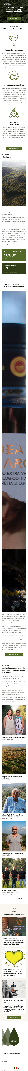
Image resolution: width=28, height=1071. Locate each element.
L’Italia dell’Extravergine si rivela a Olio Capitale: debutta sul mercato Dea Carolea (14, 973)
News (9, 969)
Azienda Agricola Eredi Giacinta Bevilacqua (12, 777)
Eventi (5, 938)
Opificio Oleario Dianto (9, 890)
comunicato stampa (9, 1000)
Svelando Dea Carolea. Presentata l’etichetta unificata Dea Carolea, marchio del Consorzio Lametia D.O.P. (14, 1008)
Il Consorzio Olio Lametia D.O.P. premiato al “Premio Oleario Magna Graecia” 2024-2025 (14, 942)
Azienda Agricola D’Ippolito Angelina (13, 737)
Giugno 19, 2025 (13, 938)
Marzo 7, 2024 (19, 969)
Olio (12, 969)
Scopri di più (5, 245)
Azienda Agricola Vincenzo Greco (12, 815)
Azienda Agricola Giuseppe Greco (12, 853)
